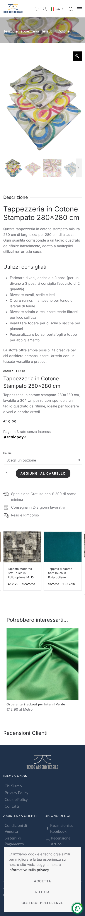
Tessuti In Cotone (55, 31)
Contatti (12, 806)
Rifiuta (42, 892)
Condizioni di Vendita (16, 828)
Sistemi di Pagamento (14, 841)
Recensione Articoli (60, 841)
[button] (79, 8)
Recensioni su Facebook (61, 828)
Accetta (42, 881)
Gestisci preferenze (42, 903)
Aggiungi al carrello (43, 473)
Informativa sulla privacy (29, 870)
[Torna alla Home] (13, 8)
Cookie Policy (16, 799)
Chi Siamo (13, 785)
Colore (7, 452)
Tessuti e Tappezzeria (21, 31)
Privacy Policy (16, 792)
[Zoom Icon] (77, 56)
